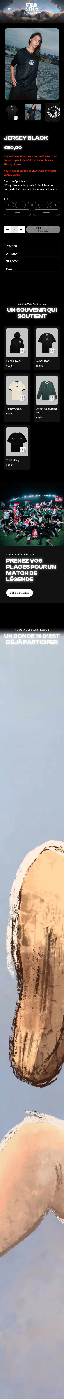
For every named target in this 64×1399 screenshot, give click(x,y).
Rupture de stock (43, 229)
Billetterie (19, 592)
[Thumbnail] (12, 112)
